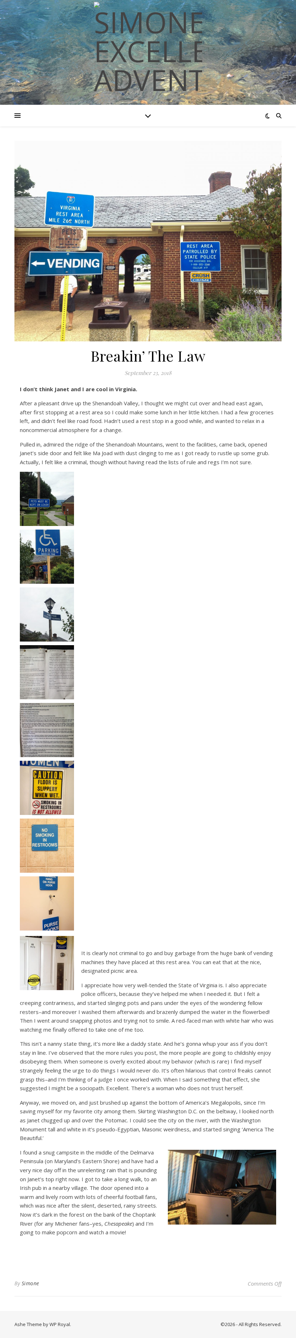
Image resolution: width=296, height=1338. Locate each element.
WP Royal (59, 1324)
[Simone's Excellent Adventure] (148, 48)
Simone (30, 1283)
